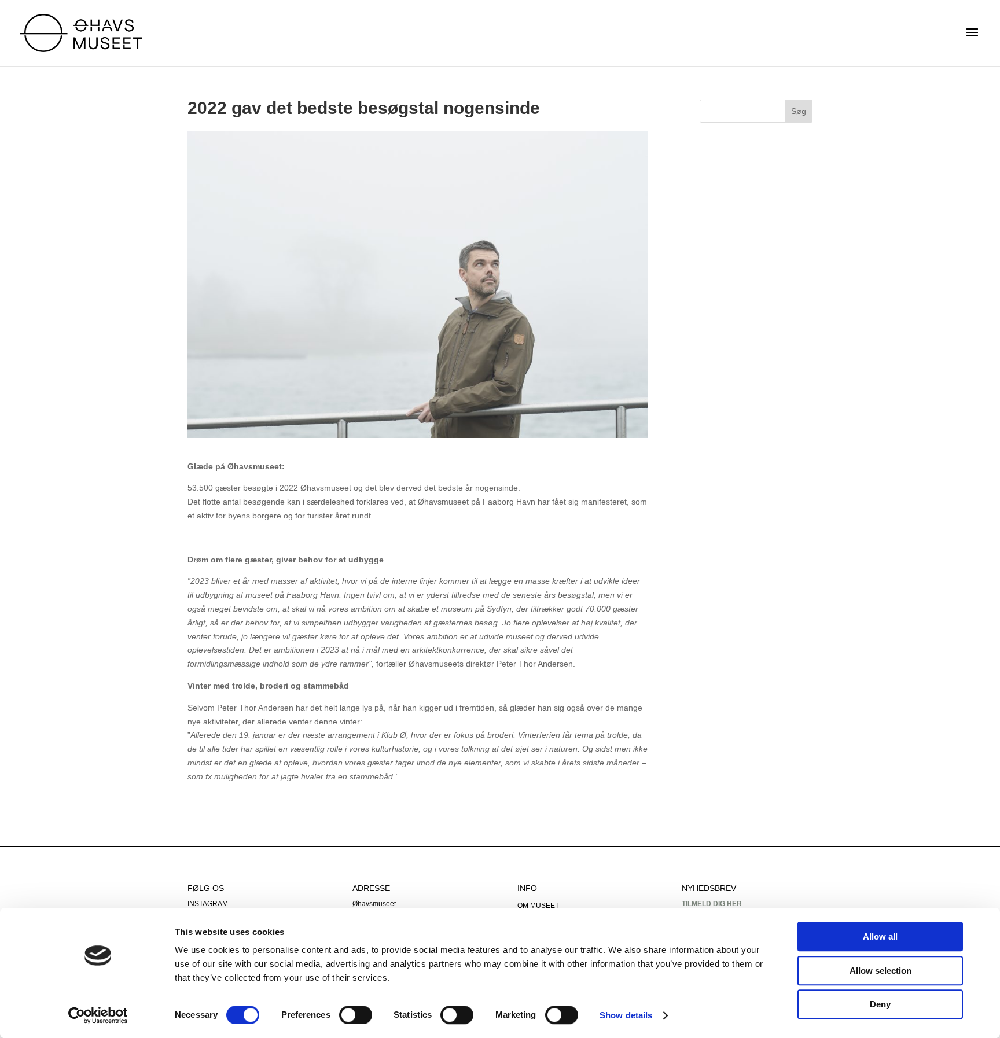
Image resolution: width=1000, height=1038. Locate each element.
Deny (880, 1004)
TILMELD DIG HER (712, 904)
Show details (626, 1015)
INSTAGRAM (208, 904)
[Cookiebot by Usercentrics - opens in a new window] (98, 1015)
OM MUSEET (538, 905)
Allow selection (880, 971)
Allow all (880, 936)
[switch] (355, 1015)
